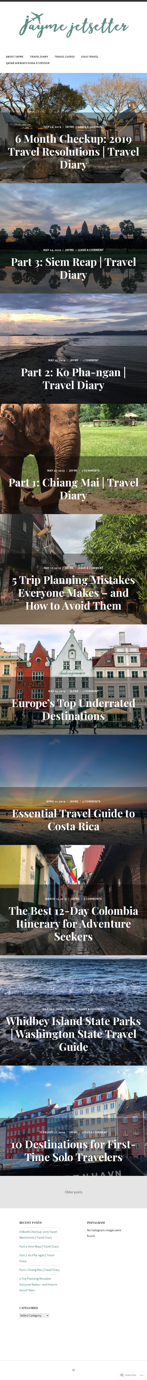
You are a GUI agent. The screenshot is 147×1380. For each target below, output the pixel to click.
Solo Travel (89, 56)
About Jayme (14, 56)
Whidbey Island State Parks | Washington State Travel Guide (73, 1033)
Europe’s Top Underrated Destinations (73, 709)
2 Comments (93, 899)
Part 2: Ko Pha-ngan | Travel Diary (73, 378)
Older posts (73, 1192)
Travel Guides (65, 56)
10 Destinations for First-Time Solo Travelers (73, 1150)
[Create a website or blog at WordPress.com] (73, 1370)
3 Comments (91, 470)
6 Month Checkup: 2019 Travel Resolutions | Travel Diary (73, 151)
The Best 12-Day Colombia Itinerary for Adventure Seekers (73, 923)
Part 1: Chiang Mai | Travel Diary (73, 488)
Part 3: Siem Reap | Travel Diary (73, 267)
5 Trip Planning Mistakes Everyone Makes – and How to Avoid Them (73, 592)
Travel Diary (39, 56)
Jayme (69, 126)
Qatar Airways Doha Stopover (28, 63)
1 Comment (90, 360)
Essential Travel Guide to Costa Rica (73, 819)
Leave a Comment (91, 126)
